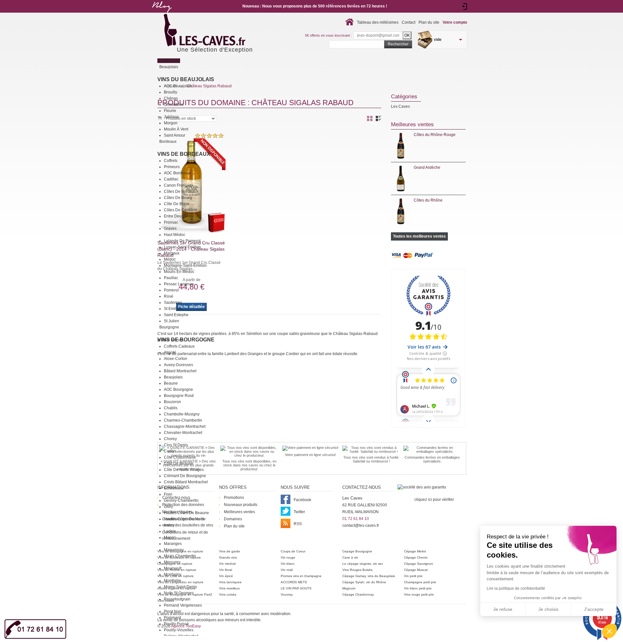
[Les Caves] (217, 31)
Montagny (172, 574)
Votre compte (455, 22)
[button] (609, 631)
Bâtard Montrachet (180, 371)
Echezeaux (174, 488)
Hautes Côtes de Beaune (186, 513)
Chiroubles (173, 104)
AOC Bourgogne (178, 389)
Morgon (170, 123)
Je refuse (502, 609)
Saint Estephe (176, 315)
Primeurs (172, 167)
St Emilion (173, 308)
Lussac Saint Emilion (182, 247)
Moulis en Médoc (179, 271)
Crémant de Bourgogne (185, 476)
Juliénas (171, 117)
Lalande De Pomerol (182, 241)
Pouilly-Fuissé (176, 624)
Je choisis (548, 609)
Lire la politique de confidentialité (516, 588)
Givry (168, 506)
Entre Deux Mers (178, 216)
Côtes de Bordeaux (181, 191)
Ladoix (170, 531)
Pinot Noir (172, 611)
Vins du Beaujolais (185, 79)
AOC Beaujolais (178, 86)
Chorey (170, 439)
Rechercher (398, 44)
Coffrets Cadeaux (179, 346)
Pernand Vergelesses (183, 605)
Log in (464, 6)
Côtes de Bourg (178, 197)
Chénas (171, 98)
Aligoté (170, 352)
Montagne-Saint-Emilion (185, 265)
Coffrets (170, 160)
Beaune (171, 383)
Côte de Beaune (178, 463)
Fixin (168, 494)
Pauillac (171, 278)
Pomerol (171, 290)
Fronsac (171, 222)
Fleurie (170, 110)
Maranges (173, 543)
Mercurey (172, 562)
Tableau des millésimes (377, 22)
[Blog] (161, 14)
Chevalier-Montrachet (183, 432)
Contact (408, 22)
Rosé (168, 296)
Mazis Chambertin (180, 556)
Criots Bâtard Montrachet (186, 482)
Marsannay (174, 550)
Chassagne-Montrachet (184, 426)
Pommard (172, 617)
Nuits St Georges (179, 593)
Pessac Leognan (179, 284)
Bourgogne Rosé (179, 395)
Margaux (171, 253)
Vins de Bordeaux (183, 154)
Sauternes (173, 302)
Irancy (169, 525)
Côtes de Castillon (180, 210)
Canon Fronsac (177, 185)
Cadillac (171, 179)
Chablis (170, 408)
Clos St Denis (176, 445)
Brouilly (170, 92)
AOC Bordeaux (177, 173)
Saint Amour (174, 135)
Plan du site (429, 22)
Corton (170, 451)
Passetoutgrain (177, 599)
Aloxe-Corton (175, 358)
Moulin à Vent (176, 129)
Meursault (172, 568)
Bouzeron (172, 402)
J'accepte (594, 609)
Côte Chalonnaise (180, 457)
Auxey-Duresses (178, 365)
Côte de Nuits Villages (184, 469)
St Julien (171, 321)
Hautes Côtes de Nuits (184, 519)
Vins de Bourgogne (185, 339)
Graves (170, 228)
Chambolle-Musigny (182, 414)
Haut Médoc (174, 234)
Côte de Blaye (176, 204)
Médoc (170, 259)
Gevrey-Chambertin (181, 500)
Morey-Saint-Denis (180, 587)
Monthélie (172, 580)
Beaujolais (173, 377)
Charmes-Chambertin (183, 420)
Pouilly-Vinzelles (178, 630)
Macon (170, 537)
